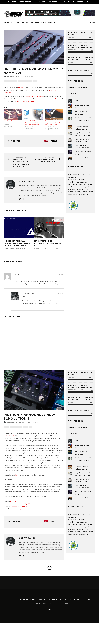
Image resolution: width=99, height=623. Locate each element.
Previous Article (19, 157)
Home (7, 2)
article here (54, 99)
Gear (5, 81)
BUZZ (92, 22)
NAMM (43, 22)
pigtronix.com (14, 501)
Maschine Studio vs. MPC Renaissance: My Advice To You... (83, 120)
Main (76, 100)
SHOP (7, 6)
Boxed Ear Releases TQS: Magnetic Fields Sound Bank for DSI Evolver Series (53, 123)
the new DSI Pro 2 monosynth (34, 96)
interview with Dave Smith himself (28, 101)
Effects (6, 426)
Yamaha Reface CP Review (83, 158)
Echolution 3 (10, 436)
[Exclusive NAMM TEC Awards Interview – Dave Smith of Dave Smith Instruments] (33, 114)
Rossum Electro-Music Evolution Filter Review (80, 46)
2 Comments (21, 81)
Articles (35, 22)
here (16, 475)
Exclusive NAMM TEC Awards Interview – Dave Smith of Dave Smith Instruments (33, 123)
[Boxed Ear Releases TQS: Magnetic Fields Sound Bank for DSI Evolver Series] (54, 114)
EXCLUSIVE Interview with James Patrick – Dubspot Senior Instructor (21, 163)
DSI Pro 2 (21, 88)
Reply (17, 277)
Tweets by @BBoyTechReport (77, 87)
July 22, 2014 (60, 274)
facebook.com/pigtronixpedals (21, 504)
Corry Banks (10, 76)
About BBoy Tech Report (21, 2)
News (6, 22)
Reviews (26, 22)
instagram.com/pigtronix (19, 506)
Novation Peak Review (79, 70)
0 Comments (18, 426)
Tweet (53, 522)
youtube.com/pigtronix (18, 509)
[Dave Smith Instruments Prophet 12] (13, 114)
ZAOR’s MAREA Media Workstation (45, 160)
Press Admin (43, 253)
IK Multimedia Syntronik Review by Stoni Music (80, 58)
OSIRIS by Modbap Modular (79, 179)
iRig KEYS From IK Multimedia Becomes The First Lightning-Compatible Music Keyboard (52, 245)
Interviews (16, 22)
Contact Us (53, 2)
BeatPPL (51, 22)
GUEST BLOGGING (40, 2)
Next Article (50, 157)
